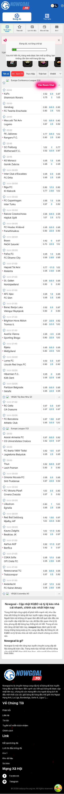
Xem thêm (8, 653)
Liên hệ (5, 715)
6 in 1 (4, 753)
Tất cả (6, 73)
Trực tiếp (30, 73)
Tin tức (5, 720)
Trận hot (42, 73)
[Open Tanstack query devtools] (58, 788)
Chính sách (7, 730)
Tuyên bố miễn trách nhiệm (15, 725)
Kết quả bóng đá (10, 743)
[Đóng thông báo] (59, 40)
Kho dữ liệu (7, 758)
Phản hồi (6, 710)
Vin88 (53, 73)
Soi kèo (6, 763)
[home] (15, 6)
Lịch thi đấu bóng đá (12, 748)
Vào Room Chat (46, 85)
